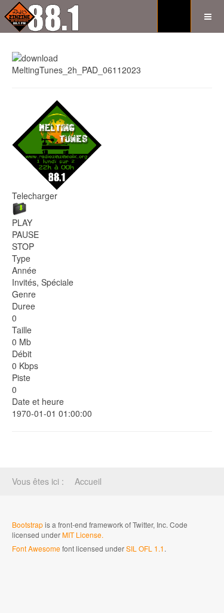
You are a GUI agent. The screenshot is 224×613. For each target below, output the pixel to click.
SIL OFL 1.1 (145, 548)
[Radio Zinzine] (42, 16)
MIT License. (82, 535)
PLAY (22, 222)
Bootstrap (27, 524)
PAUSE (25, 234)
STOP (23, 246)
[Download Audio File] (112, 209)
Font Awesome (36, 548)
